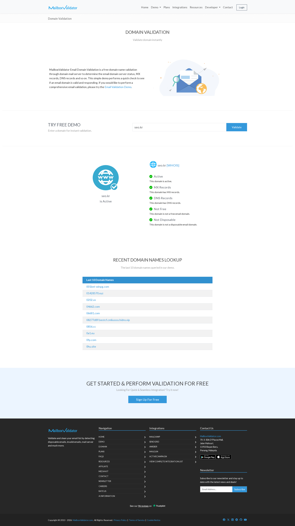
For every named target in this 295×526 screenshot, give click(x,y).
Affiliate (103, 466)
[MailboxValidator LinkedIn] (232, 519)
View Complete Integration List (166, 461)
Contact (228, 7)
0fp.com (91, 340)
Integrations (179, 7)
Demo (102, 441)
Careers (103, 486)
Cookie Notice (153, 520)
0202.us (91, 299)
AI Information (107, 496)
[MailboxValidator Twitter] (228, 519)
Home (144, 7)
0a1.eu (90, 333)
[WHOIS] (173, 165)
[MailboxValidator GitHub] (241, 519)
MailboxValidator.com (83, 520)
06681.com (93, 313)
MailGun (153, 451)
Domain (103, 446)
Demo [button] (155, 7)
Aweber (153, 446)
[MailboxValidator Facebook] (224, 519)
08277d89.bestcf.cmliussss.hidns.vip (108, 320)
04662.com (93, 306)
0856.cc (91, 326)
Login (241, 7)
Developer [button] (211, 7)
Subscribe (239, 489)
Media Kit (103, 471)
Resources (196, 7)
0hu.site (91, 346)
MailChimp (154, 437)
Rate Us (102, 491)
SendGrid (154, 441)
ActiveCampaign (158, 456)
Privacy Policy (120, 520)
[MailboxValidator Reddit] (236, 519)
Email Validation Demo (118, 87)
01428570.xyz (94, 293)
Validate (237, 127)
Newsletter (105, 481)
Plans (166, 7)
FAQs (101, 456)
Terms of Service (137, 520)
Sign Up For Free (147, 399)
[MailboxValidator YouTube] (245, 519)
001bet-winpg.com (97, 286)
